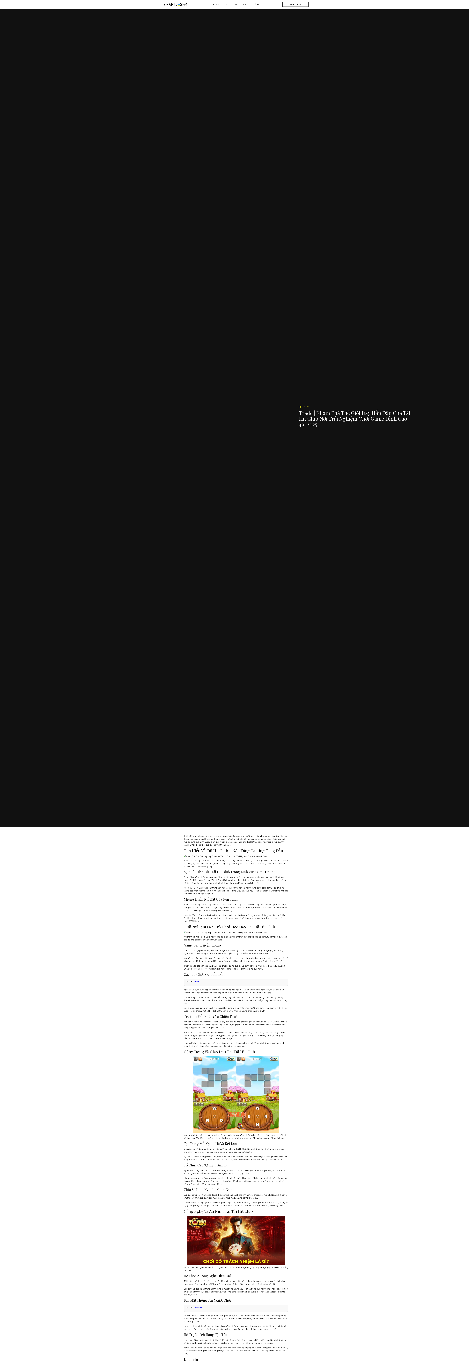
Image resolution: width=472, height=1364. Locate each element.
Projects (227, 4)
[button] (295, 4)
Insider (256, 4)
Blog (236, 4)
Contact (245, 4)
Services (216, 4)
